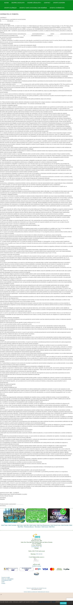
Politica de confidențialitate (7, 578)
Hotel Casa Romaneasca (43, 525)
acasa (6, 2)
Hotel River (52, 527)
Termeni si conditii (30, 588)
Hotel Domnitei (65, 525)
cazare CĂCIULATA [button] (33, 2)
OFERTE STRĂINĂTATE (57, 8)
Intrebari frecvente (42, 588)
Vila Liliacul (38, 527)
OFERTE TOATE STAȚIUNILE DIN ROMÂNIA (33, 8)
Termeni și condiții (5, 577)
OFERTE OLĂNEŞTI (10, 8)
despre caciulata (18, 2)
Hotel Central (32, 525)
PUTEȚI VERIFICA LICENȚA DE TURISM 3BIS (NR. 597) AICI (36, 591)
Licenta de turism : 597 (36, 546)
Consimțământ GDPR (6, 580)
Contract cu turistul (36, 566)
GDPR (2, 581)
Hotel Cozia (20, 525)
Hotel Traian (4, 525)
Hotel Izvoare (44, 527)
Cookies (3, 583)
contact (47, 2)
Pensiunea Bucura (29, 527)
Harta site (36, 588)
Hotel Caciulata (12, 525)
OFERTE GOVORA (59, 2)
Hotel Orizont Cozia (55, 525)
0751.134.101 (39, 554)
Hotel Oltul (26, 525)
